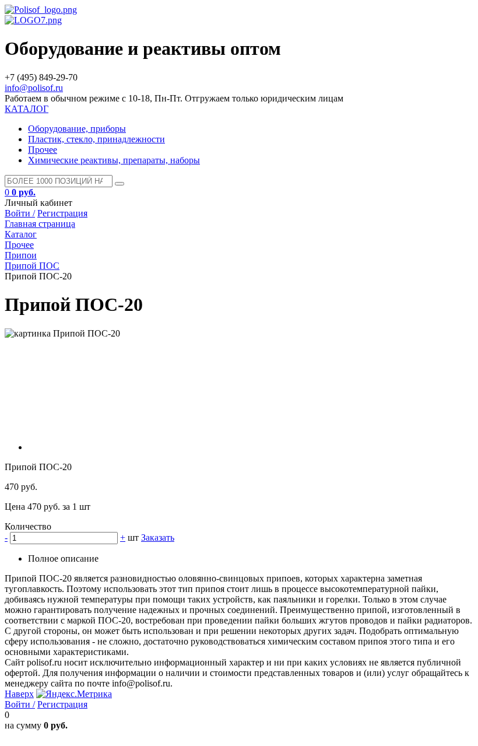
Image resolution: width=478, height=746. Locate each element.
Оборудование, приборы (77, 129)
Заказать (157, 537)
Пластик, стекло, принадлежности (96, 139)
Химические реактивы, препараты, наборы (114, 160)
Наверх (19, 694)
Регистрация (62, 213)
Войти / (20, 213)
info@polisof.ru (34, 88)
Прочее (42, 150)
